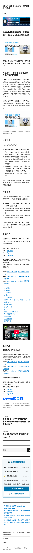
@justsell (10, 255)
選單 (4, 13)
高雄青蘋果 (7, 316)
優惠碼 (5, 543)
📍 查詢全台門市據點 (16, 488)
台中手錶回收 (9, 405)
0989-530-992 (12, 276)
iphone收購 (8, 304)
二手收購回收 (8, 318)
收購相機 (7, 290)
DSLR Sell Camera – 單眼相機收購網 (12, 548)
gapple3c (7, 403)
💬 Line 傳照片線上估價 (16, 494)
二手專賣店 (7, 293)
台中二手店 (7, 309)
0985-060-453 (12, 281)
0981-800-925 (12, 272)
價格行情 (21, 403)
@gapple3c (10, 253)
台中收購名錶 (17, 405)
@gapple (10, 250)
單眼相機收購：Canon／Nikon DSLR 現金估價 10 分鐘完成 (16, 533)
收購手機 (7, 288)
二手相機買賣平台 (9, 314)
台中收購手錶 (24, 405)
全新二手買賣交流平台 (11, 311)
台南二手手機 (8, 307)
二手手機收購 (8, 297)
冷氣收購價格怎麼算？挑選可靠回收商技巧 (17, 520)
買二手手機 (7, 321)
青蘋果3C (7, 295)
